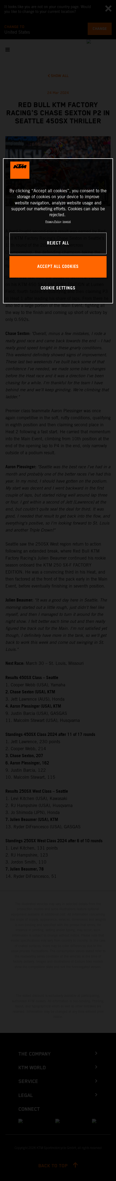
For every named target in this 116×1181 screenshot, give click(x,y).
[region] (58, 230)
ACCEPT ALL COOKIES (58, 267)
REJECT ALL (58, 243)
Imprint (67, 221)
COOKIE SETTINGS (58, 288)
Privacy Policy (53, 221)
